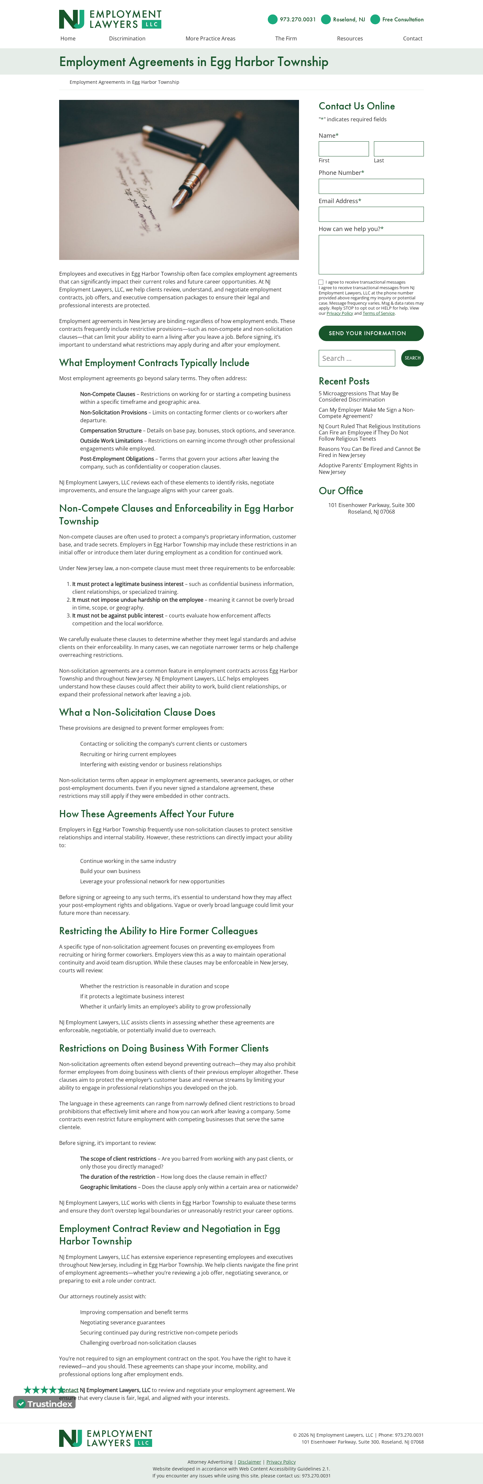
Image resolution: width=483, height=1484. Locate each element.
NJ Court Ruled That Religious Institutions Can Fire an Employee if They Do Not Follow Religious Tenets (370, 432)
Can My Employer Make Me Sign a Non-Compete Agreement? (367, 413)
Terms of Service (379, 313)
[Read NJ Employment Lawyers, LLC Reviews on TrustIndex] (44, 1403)
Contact (413, 38)
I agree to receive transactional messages (365, 282)
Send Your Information (367, 333)
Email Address (340, 201)
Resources (350, 38)
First (324, 160)
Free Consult (403, 19)
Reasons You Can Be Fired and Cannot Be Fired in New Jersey (370, 452)
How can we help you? (351, 229)
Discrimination (127, 38)
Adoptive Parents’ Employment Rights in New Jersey (368, 468)
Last (379, 160)
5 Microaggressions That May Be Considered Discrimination (359, 396)
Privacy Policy (340, 313)
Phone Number (341, 172)
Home (68, 38)
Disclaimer (249, 1462)
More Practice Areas (211, 38)
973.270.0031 (298, 19)
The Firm (286, 38)
